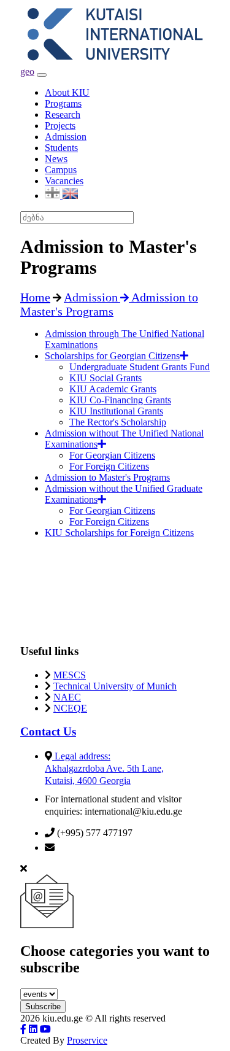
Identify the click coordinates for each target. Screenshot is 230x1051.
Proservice (87, 1040)
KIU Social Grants (105, 378)
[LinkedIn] (33, 1029)
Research (62, 114)
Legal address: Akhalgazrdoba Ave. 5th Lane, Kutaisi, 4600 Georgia (104, 768)
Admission (65, 136)
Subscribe (43, 1006)
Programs (63, 103)
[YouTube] (45, 1029)
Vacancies (64, 181)
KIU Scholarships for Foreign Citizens (119, 532)
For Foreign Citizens (109, 466)
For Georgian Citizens (112, 455)
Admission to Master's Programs (107, 477)
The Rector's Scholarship (117, 422)
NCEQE (70, 708)
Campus (61, 170)
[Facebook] (23, 1029)
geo (27, 71)
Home (35, 297)
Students (61, 147)
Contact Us (48, 731)
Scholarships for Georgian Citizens (112, 356)
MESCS (69, 675)
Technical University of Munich (115, 686)
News (56, 158)
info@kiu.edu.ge (89, 847)
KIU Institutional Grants (116, 411)
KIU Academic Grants (112, 389)
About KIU (67, 92)
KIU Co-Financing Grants (120, 400)
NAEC (67, 697)
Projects (60, 125)
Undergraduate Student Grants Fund (139, 367)
